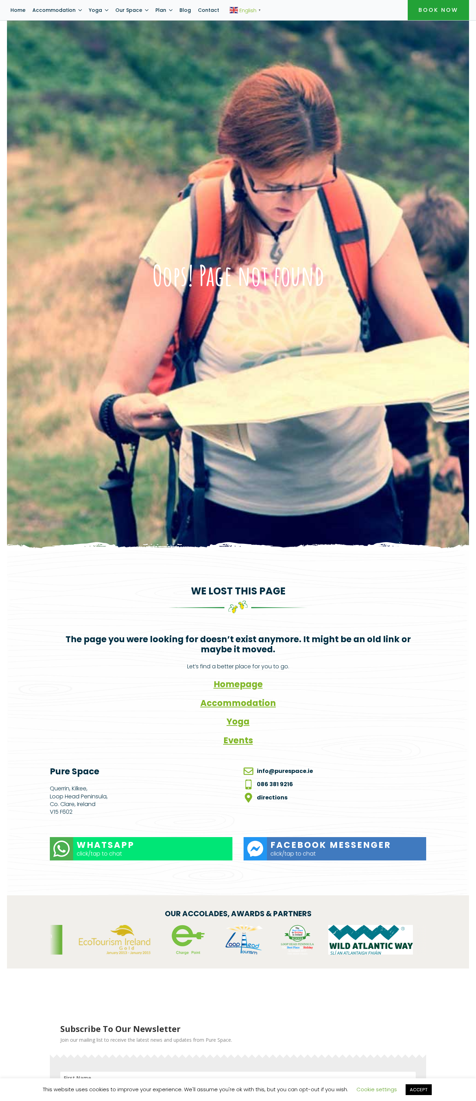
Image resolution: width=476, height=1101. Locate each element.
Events (238, 740)
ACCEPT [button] (419, 1089)
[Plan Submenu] (171, 10)
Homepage (238, 684)
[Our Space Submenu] (147, 10)
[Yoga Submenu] (107, 10)
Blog (185, 10)
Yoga (95, 10)
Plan (160, 10)
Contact (208, 10)
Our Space (128, 10)
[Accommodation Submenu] (80, 10)
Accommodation (54, 10)
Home (17, 10)
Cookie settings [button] (376, 1089)
